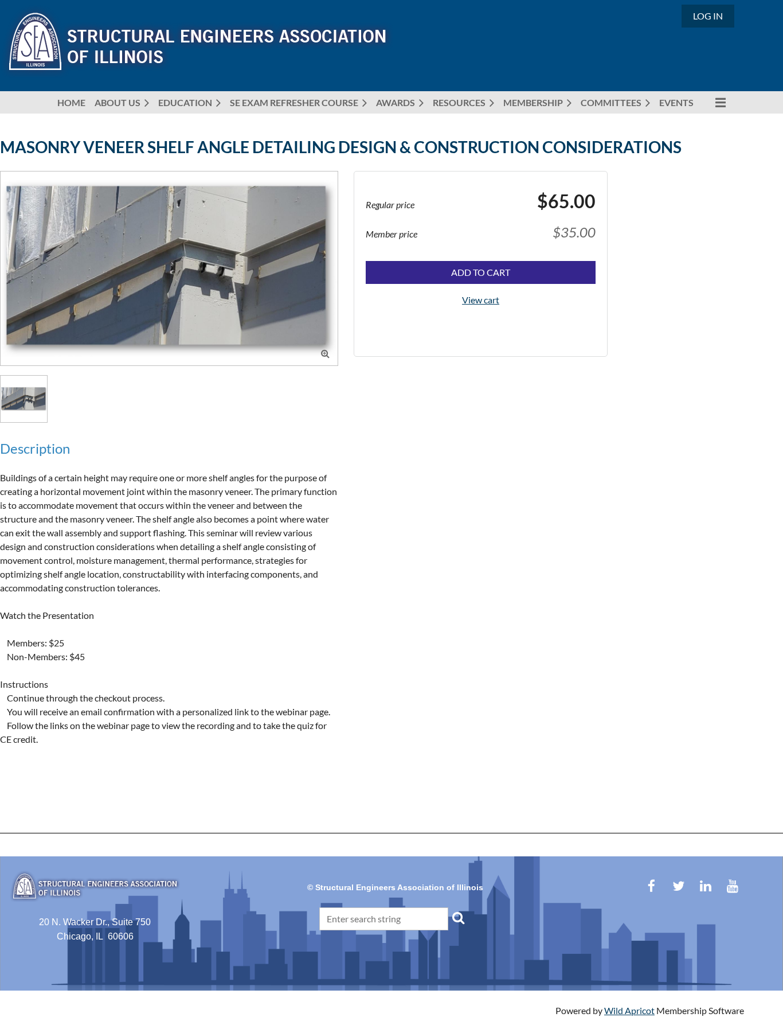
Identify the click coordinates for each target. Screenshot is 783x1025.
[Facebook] (651, 886)
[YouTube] (732, 886)
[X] (678, 886)
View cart (480, 299)
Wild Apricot (629, 1010)
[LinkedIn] (705, 886)
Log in (708, 15)
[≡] (714, 102)
